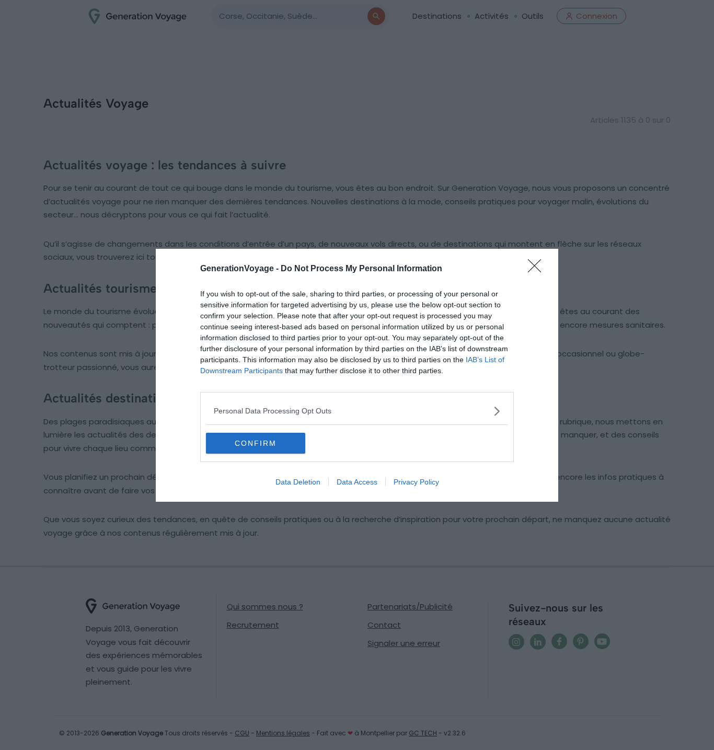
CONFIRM (256, 443)
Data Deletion (297, 482)
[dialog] (357, 375)
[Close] (538, 269)
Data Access (357, 482)
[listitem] (357, 411)
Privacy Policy (416, 482)
